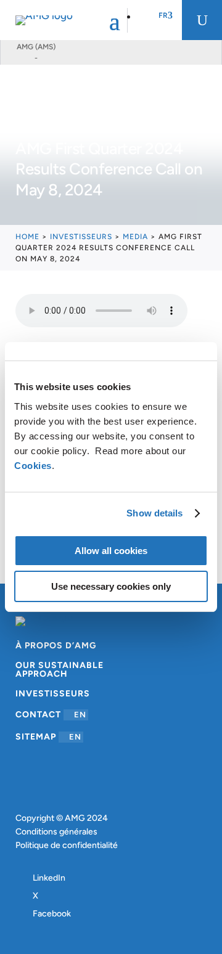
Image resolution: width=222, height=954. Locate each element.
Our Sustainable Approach (59, 670)
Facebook (52, 913)
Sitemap (48, 737)
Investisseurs (81, 236)
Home (27, 236)
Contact (50, 714)
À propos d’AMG (55, 646)
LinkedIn (49, 878)
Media (135, 236)
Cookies (33, 465)
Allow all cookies (111, 550)
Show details (154, 513)
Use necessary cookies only (111, 586)
